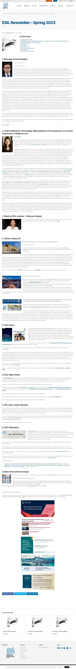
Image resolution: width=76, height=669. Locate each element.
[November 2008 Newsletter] (38, 621)
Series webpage (16, 365)
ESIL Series (23, 45)
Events (21, 652)
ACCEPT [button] (66, 667)
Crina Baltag (17, 136)
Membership (26, 5)
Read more (5, 633)
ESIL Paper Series (25, 46)
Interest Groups (23, 651)
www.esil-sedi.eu (52, 457)
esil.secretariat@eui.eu (6, 0)
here (51, 285)
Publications (60, 5)
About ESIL (19, 5)
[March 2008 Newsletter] (13, 621)
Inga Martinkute (9, 32)
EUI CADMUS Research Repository (27, 387)
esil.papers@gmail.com (56, 396)
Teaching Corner (69, 5)
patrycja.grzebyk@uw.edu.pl (61, 451)
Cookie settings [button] (60, 667)
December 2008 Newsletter (59, 631)
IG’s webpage (31, 485)
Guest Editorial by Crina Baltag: (45, 41)
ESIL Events (52, 5)
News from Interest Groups (27, 51)
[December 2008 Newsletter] (62, 621)
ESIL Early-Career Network (27, 48)
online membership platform (16, 417)
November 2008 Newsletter (35, 631)
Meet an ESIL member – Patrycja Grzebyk (30, 42)
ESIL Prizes (34, 5)
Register (38, 270)
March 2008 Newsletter (9, 631)
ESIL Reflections (24, 49)
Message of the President (27, 39)
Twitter (44, 485)
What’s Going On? (25, 44)
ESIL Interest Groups (43, 5)
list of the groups (53, 475)
